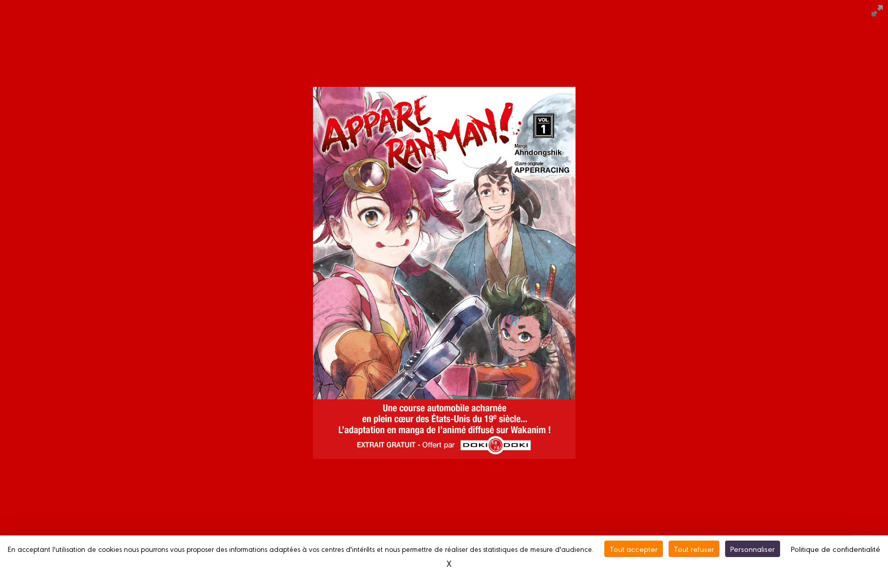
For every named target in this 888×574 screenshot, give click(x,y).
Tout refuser (694, 548)
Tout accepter (633, 548)
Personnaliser (752, 548)
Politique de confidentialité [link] (835, 548)
